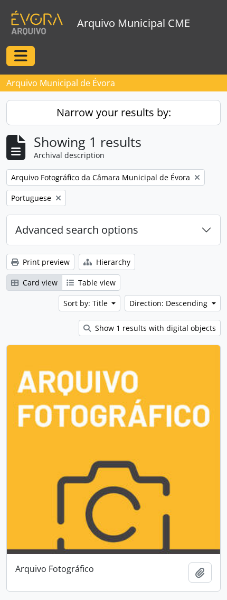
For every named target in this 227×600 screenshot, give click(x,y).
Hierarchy (112, 262)
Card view (39, 283)
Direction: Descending (169, 303)
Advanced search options (76, 230)
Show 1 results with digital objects (154, 328)
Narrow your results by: (113, 112)
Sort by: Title (86, 303)
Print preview (45, 262)
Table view (96, 283)
